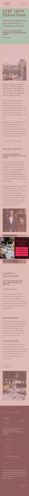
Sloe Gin (22, 255)
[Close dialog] (28, 238)
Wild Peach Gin (21, 250)
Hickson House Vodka (22, 252)
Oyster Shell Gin (21, 248)
